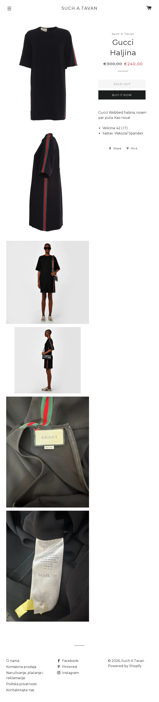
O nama (12, 661)
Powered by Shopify (125, 666)
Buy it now (122, 95)
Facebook (69, 661)
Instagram (70, 673)
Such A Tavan (79, 8)
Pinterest (69, 667)
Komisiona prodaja (21, 667)
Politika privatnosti (21, 684)
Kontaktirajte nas (20, 690)
